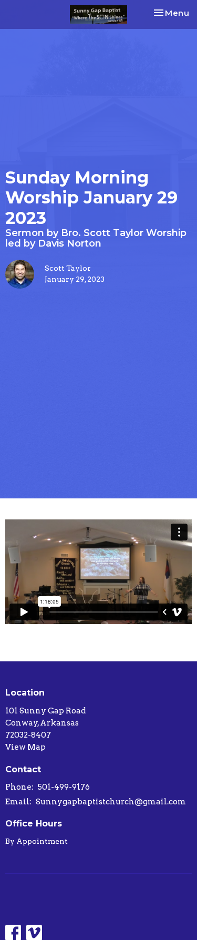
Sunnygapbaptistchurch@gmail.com (111, 801)
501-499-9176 (64, 787)
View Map (25, 747)
